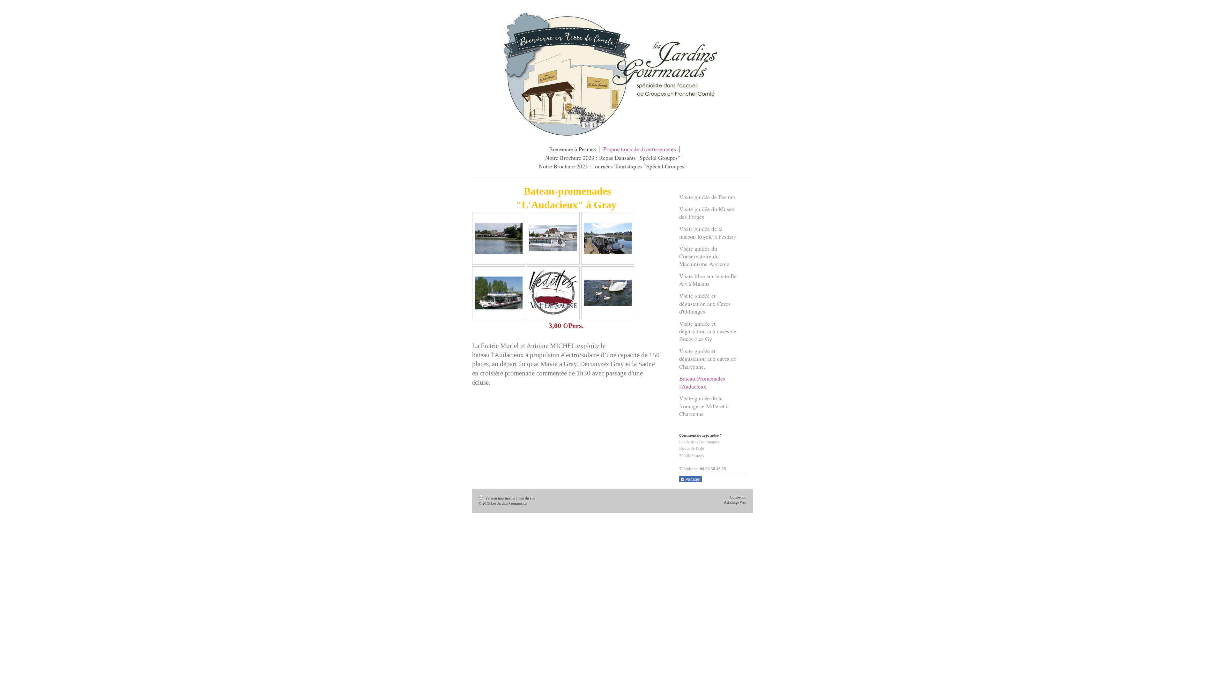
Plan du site (526, 498)
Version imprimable (500, 498)
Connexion (738, 497)
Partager (693, 479)
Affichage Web (735, 502)
